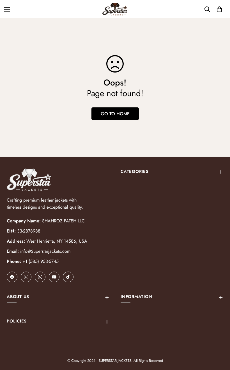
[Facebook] (12, 277)
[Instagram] (26, 277)
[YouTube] (54, 277)
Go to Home (115, 113)
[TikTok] (68, 277)
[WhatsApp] (40, 277)
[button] (219, 9)
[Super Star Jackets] (115, 9)
